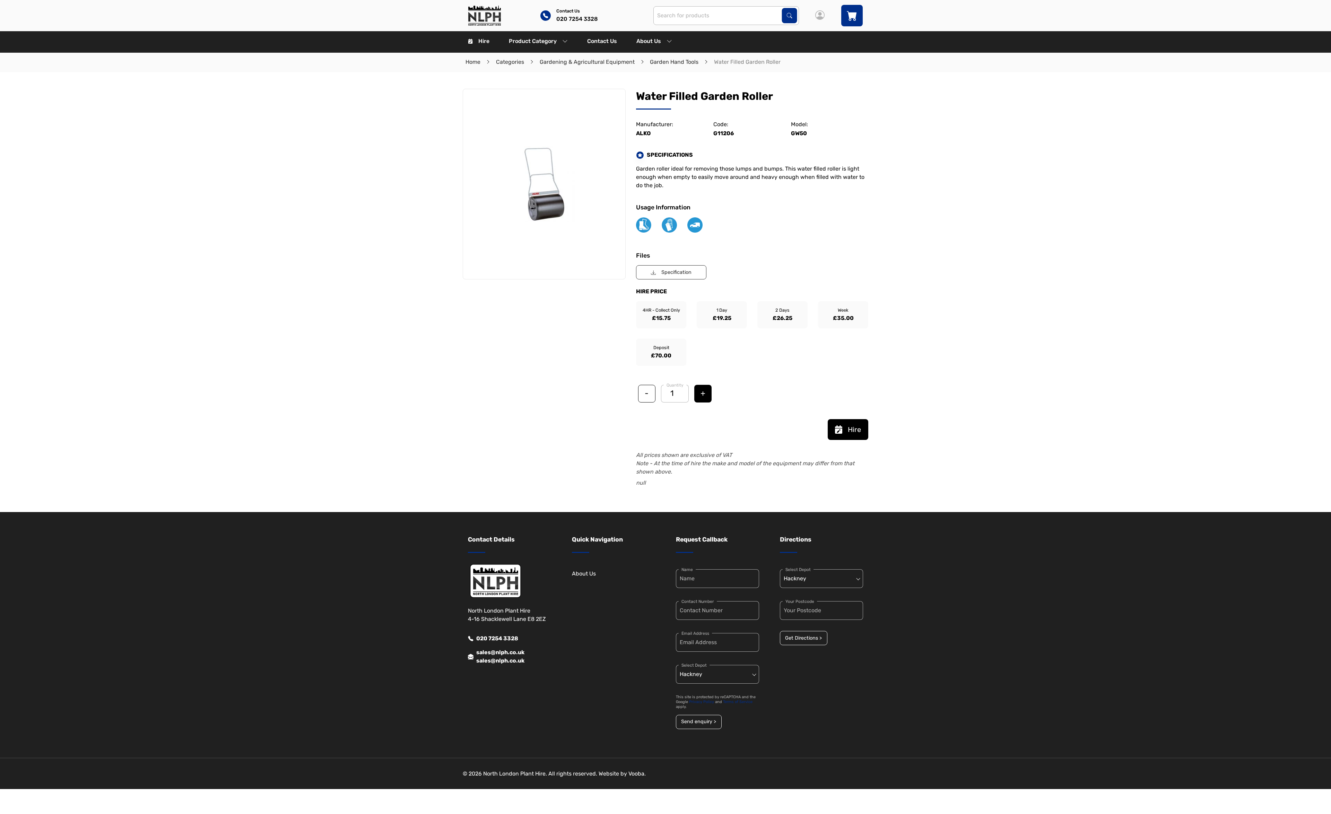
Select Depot (694, 665)
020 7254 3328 (497, 638)
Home (473, 62)
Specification (676, 272)
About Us (648, 41)
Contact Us (602, 41)
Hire (483, 41)
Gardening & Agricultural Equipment (587, 62)
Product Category (533, 41)
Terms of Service (738, 702)
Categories (510, 62)
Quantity (675, 385)
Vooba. (637, 773)
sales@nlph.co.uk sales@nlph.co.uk (500, 656)
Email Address (695, 633)
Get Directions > (803, 638)
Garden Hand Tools (674, 62)
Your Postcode (799, 601)
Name (687, 569)
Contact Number (697, 601)
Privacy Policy (701, 702)
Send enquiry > (698, 722)
